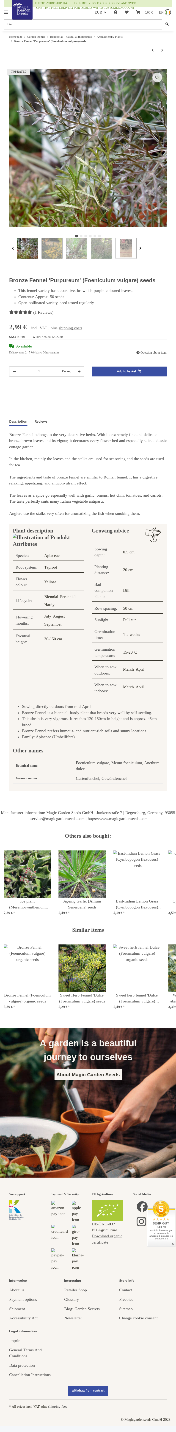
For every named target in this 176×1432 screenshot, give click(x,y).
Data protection (22, 1365)
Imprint (15, 1340)
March (128, 669)
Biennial (51, 596)
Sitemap (126, 1309)
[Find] (167, 24)
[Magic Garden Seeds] (22, 14)
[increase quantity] (79, 371)
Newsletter (73, 1318)
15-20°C (130, 652)
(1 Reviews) (43, 312)
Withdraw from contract (88, 1390)
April (140, 669)
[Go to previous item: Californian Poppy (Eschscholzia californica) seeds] (152, 50)
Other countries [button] (51, 352)
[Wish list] (126, 12)
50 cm (128, 608)
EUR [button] (98, 12)
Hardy (49, 604)
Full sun (130, 620)
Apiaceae (52, 555)
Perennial (68, 596)
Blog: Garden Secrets (82, 1309)
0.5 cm (129, 552)
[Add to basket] (12, 65)
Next (140, 248)
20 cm (128, 569)
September (53, 624)
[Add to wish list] (157, 77)
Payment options (23, 1299)
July (47, 616)
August (59, 616)
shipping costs (70, 328)
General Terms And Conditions (25, 1353)
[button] (115, 12)
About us (16, 1290)
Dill (126, 590)
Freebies (126, 1299)
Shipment (17, 1309)
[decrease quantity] (14, 371)
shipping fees (57, 1406)
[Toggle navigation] (6, 10)
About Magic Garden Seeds (88, 1074)
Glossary (71, 1299)
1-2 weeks (131, 634)
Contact (125, 1290)
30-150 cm (53, 639)
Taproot (50, 567)
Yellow (50, 582)
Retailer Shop (75, 1290)
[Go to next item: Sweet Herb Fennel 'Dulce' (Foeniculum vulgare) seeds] (162, 50)
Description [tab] (18, 421)
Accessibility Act (23, 1318)
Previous (13, 248)
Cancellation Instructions (30, 1374)
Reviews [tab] (41, 421)
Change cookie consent (138, 1318)
